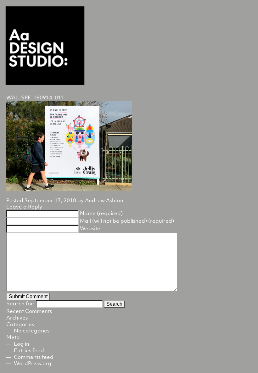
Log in (21, 343)
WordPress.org (32, 363)
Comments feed (33, 357)
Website (90, 228)
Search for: (20, 303)
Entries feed (29, 350)
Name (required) (101, 213)
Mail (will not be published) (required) (127, 220)
